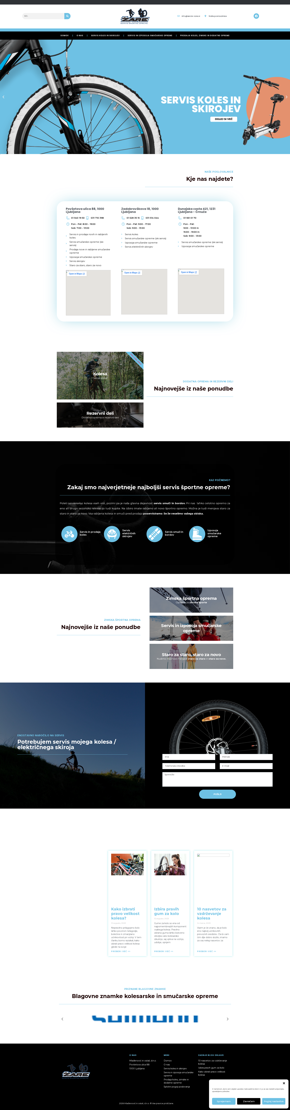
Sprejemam (224, 1101)
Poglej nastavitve (274, 1101)
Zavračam (249, 1101)
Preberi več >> (120, 951)
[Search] (67, 16)
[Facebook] (256, 16)
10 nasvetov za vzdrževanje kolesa (211, 913)
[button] (283, 1083)
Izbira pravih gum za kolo (166, 911)
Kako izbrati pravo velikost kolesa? (125, 913)
